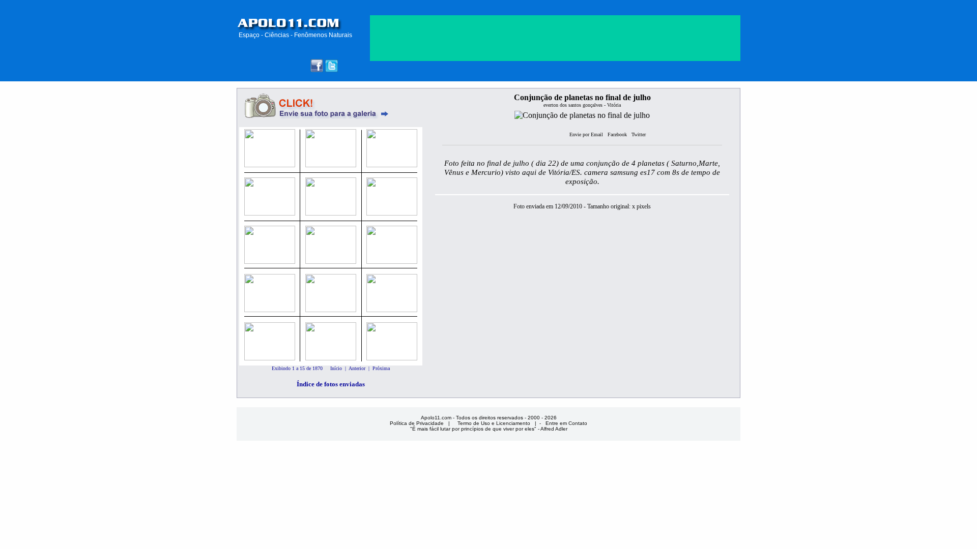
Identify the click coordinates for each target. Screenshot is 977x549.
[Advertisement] (555, 136)
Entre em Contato (566, 423)
